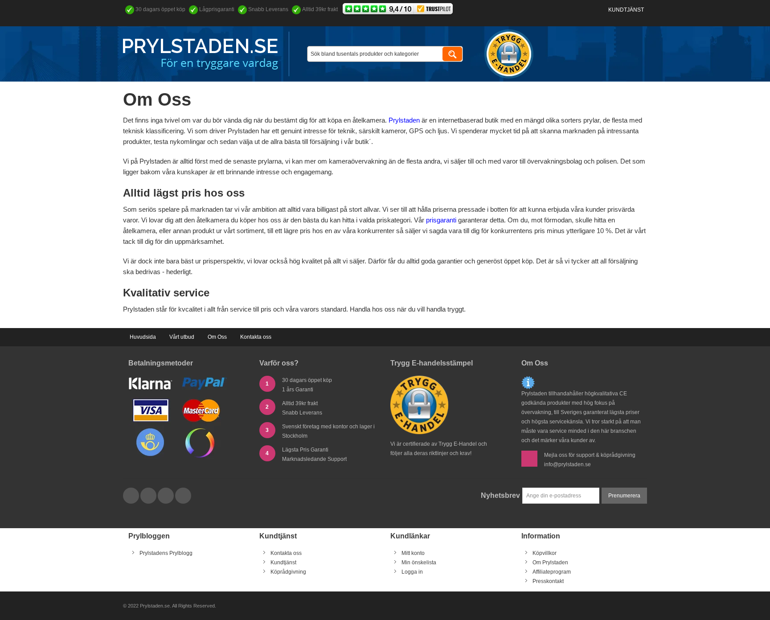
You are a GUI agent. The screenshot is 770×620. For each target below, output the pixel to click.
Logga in (412, 572)
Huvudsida (143, 337)
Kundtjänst (626, 10)
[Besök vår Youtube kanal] (166, 496)
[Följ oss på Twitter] (149, 496)
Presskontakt (548, 581)
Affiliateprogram (551, 572)
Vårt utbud (181, 337)
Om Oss (217, 337)
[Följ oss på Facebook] (131, 496)
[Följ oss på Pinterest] (183, 496)
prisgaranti (441, 220)
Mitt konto (413, 553)
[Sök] (452, 54)
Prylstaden (404, 120)
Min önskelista (418, 562)
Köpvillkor (544, 553)
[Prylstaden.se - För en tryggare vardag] (200, 54)
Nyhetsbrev (500, 495)
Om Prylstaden (550, 562)
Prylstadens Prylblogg (165, 553)
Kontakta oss (255, 337)
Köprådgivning (288, 572)
